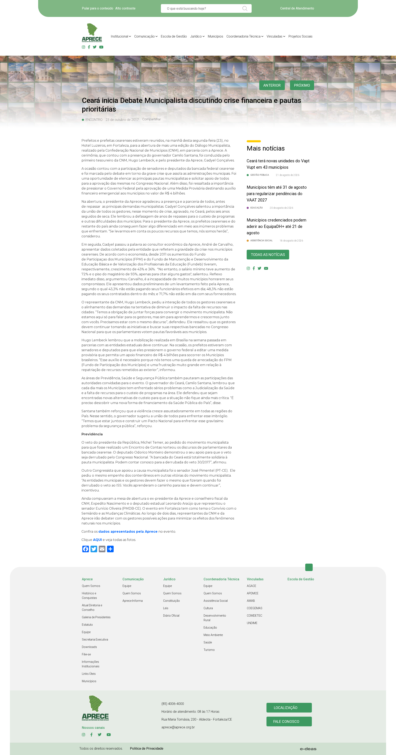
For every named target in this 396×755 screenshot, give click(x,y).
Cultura (208, 608)
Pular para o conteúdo (97, 8)
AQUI (97, 540)
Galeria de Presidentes (96, 617)
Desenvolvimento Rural (215, 618)
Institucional (119, 36)
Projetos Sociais (300, 36)
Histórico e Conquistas (89, 596)
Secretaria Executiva (95, 639)
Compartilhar (151, 119)
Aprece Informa (133, 600)
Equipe (86, 632)
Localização (285, 708)
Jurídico (196, 36)
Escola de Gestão (174, 36)
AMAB (251, 600)
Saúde (208, 642)
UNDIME (252, 623)
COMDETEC (254, 615)
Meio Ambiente (213, 635)
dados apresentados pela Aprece (128, 532)
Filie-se (86, 654)
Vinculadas (274, 36)
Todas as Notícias (268, 254)
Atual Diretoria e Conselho (92, 607)
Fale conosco (286, 721)
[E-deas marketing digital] (308, 749)
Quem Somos (91, 586)
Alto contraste (125, 8)
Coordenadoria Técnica (243, 36)
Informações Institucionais (90, 664)
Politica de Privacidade (146, 748)
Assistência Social (216, 600)
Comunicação (144, 36)
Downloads (89, 647)
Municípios (215, 36)
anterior (272, 85)
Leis (165, 608)
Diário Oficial (171, 615)
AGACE (251, 586)
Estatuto (87, 624)
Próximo (302, 85)
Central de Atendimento (297, 8)
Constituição (171, 600)
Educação (210, 627)
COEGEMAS (254, 608)
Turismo (209, 649)
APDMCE (252, 593)
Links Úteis (89, 673)
